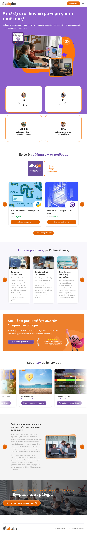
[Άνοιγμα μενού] (83, 3)
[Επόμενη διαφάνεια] (82, 204)
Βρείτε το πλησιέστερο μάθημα (20, 503)
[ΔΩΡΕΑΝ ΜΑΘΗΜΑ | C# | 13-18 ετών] (25, 204)
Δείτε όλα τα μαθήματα (43, 233)
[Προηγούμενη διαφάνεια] (5, 204)
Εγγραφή (72, 3)
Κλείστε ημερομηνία (22, 342)
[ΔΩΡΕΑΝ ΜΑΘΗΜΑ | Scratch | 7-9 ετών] (61, 204)
